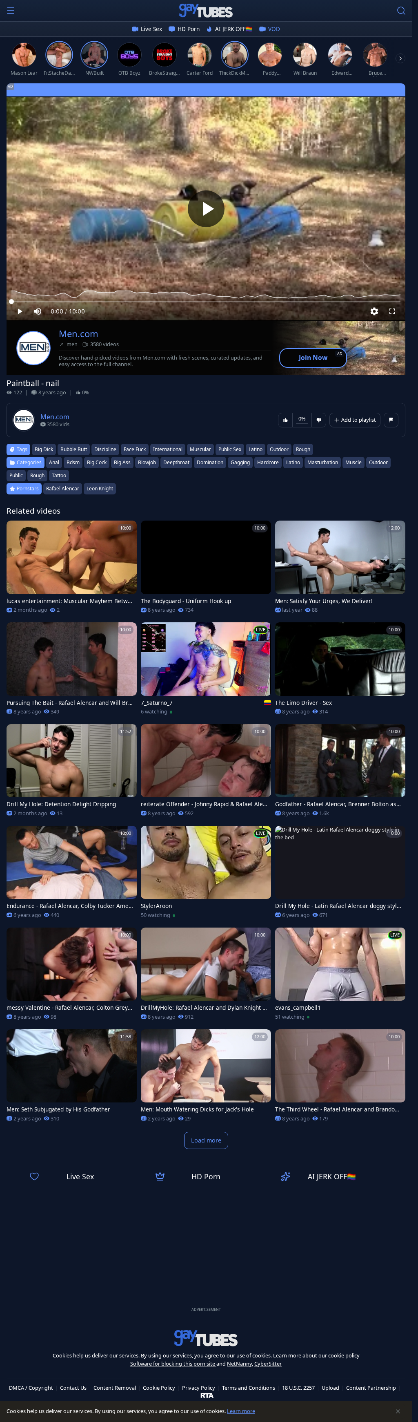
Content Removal (114, 1387)
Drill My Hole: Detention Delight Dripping (61, 804)
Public (16, 475)
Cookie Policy (159, 1387)
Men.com (78, 334)
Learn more (241, 1411)
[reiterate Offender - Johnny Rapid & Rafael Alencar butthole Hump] (206, 773)
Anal (54, 462)
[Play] (206, 208)
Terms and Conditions (248, 1387)
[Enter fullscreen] (392, 311)
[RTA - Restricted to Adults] (207, 1395)
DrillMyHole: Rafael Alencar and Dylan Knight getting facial (203, 1007)
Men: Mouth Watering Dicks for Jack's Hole (197, 1109)
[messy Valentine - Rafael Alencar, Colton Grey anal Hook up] (72, 976)
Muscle (353, 462)
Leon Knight (100, 488)
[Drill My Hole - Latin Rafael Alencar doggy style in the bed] (340, 874)
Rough (37, 475)
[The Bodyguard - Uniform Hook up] (206, 569)
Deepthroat (176, 462)
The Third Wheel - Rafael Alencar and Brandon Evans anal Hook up (336, 1109)
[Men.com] (33, 348)
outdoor (279, 449)
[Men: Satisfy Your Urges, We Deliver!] (340, 569)
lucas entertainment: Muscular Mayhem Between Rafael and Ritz (69, 601)
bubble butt (73, 449)
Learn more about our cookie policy (316, 1355)
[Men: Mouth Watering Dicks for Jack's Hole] (206, 1078)
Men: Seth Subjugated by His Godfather (58, 1109)
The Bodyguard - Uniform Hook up (186, 601)
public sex (229, 449)
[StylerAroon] (206, 874)
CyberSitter (268, 1363)
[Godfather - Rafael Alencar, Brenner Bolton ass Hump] (340, 773)
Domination (210, 462)
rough (303, 449)
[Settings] (374, 311)
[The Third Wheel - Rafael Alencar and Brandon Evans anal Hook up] (340, 1078)
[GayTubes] (206, 11)
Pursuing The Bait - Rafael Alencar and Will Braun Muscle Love (69, 703)
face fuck (135, 449)
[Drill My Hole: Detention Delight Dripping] (72, 773)
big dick (44, 449)
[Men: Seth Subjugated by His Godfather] (72, 1078)
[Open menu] (10, 10)
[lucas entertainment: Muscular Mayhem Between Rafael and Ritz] (72, 569)
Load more (206, 1140)
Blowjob (147, 462)
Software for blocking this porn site (173, 1363)
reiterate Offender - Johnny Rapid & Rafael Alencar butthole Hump (203, 804)
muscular (200, 449)
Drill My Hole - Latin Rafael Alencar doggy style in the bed (337, 906)
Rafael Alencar (62, 488)
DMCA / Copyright (31, 1387)
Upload (330, 1387)
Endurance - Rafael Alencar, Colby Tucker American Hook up (70, 906)
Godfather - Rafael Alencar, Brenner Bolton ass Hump (337, 804)
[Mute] (37, 311)
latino (255, 449)
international (167, 449)
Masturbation (322, 462)
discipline (105, 449)
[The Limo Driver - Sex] (340, 671)
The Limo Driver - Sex (303, 703)
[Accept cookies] (398, 1411)
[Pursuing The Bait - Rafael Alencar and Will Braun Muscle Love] (72, 671)
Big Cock (97, 462)
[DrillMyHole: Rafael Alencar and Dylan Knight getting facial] (206, 976)
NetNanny (239, 1363)
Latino (293, 462)
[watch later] (16, 530)
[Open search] (401, 10)
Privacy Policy (198, 1387)
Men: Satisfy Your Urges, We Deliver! (324, 601)
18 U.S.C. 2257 (298, 1387)
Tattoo (59, 475)
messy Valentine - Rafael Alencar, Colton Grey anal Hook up (70, 1007)
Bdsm (73, 462)
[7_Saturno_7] (206, 671)
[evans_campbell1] (340, 976)
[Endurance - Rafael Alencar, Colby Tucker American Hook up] (72, 874)
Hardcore (268, 462)
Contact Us (73, 1387)
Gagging (240, 462)
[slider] (205, 301)
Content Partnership (371, 1387)
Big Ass (122, 462)
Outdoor (378, 462)
